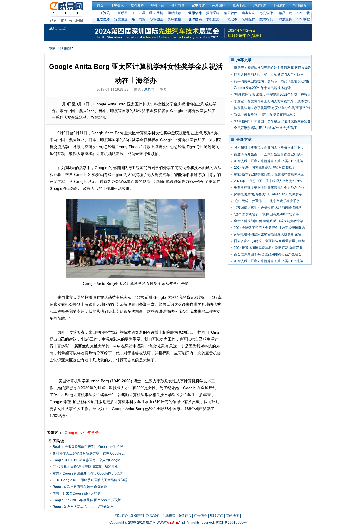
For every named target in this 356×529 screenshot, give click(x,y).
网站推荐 (174, 13)
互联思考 (103, 19)
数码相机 (266, 19)
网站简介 (121, 516)
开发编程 (218, 6)
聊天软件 (230, 13)
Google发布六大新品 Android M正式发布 (83, 507)
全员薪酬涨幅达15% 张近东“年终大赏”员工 (265, 128)
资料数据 (174, 19)
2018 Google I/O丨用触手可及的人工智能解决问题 (90, 480)
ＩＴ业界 (138, 13)
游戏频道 (259, 6)
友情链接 (184, 516)
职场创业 (156, 19)
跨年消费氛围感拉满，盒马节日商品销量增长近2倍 (271, 81)
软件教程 (137, 6)
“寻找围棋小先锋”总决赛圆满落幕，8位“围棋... (86, 467)
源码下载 (239, 6)
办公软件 (266, 13)
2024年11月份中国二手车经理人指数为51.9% (268, 181)
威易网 (149, 89)
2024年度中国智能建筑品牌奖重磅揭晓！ (264, 168)
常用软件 (195, 13)
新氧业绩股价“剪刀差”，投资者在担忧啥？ (265, 114)
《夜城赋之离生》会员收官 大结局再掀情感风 (267, 208)
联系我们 (153, 516)
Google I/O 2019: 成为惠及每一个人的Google (86, 460)
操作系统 (212, 13)
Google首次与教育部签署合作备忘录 (80, 487)
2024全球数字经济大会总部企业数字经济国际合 (269, 228)
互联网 (123, 13)
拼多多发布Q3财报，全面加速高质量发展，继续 (269, 241)
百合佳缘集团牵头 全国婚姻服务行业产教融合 (267, 254)
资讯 (52, 49)
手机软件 (279, 6)
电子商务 (138, 19)
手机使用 (212, 19)
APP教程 (303, 19)
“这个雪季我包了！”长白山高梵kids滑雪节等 (266, 214)
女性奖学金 (89, 432)
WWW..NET (171, 523)
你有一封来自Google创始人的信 (76, 493)
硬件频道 (178, 6)
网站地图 (232, 516)
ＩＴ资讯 (103, 13)
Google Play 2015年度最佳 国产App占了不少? (87, 500)
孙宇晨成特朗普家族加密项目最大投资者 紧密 (267, 234)
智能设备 (299, 6)
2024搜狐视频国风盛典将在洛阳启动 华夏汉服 (268, 248)
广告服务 (200, 516)
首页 (100, 6)
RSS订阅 (216, 516)
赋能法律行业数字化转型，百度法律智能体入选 (269, 174)
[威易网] (67, 12)
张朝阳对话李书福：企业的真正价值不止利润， (269, 148)
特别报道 (64, 49)
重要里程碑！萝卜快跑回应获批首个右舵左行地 (269, 188)
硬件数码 (195, 19)
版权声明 (137, 516)
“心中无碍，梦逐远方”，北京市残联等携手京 (267, 201)
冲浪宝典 (285, 19)
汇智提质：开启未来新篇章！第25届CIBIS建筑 (268, 261)
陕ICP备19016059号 (231, 523)
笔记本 (232, 19)
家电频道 (198, 6)
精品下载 (285, 13)
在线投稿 (168, 516)
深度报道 (121, 19)
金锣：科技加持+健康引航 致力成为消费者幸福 (268, 221)
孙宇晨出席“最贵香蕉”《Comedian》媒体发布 (268, 194)
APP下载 (303, 13)
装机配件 (248, 19)
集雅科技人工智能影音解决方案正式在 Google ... (89, 453)
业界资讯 (117, 6)
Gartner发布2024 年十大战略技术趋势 (262, 88)
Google (71, 432)
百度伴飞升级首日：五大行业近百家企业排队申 (269, 154)
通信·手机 (156, 13)
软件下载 (157, 6)
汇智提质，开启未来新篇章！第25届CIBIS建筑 (268, 161)
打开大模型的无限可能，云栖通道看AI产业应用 (269, 74)
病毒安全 (248, 13)
